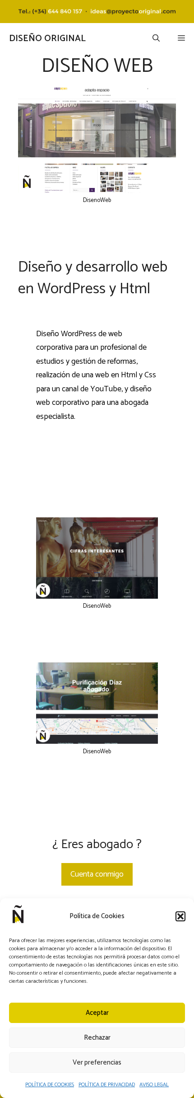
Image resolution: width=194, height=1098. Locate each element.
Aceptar (97, 1012)
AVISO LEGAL (154, 1084)
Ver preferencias (97, 1062)
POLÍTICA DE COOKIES (49, 1084)
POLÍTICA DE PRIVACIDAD (107, 1084)
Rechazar (97, 1037)
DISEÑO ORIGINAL (47, 38)
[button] (180, 916)
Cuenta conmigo (97, 874)
